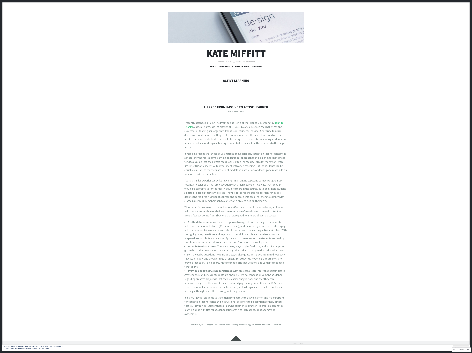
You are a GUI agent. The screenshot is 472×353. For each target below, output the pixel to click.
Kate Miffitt (236, 53)
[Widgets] (236, 338)
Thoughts (257, 66)
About (213, 66)
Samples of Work (240, 66)
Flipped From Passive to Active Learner (236, 107)
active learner (219, 324)
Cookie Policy (45, 349)
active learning (232, 324)
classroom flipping (246, 324)
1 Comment (276, 324)
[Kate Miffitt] (236, 27)
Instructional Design (236, 111)
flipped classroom (262, 324)
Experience (224, 66)
